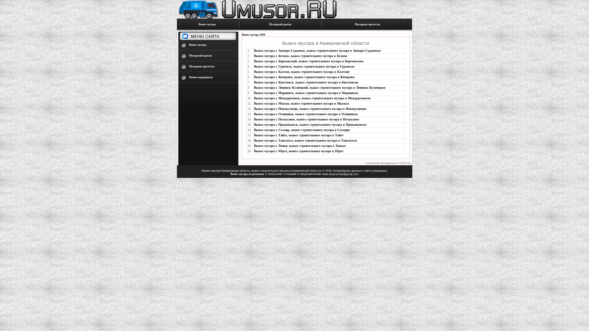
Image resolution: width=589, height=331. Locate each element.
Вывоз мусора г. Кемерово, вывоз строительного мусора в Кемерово (304, 77)
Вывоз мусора (207, 24)
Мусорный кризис (280, 24)
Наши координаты (201, 77)
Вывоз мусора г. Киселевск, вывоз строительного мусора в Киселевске (306, 82)
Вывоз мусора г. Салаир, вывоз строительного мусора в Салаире (302, 130)
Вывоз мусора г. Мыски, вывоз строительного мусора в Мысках (301, 103)
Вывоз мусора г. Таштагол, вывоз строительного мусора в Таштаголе (305, 140)
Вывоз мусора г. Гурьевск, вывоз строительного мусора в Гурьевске (304, 66)
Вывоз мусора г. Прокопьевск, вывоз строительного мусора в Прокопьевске (310, 124)
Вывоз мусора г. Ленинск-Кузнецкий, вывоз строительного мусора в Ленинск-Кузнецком (320, 87)
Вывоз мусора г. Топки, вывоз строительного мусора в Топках (300, 146)
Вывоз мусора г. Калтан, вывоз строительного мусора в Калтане (301, 72)
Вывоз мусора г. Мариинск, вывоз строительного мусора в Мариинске (306, 93)
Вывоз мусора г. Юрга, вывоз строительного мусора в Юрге (298, 151)
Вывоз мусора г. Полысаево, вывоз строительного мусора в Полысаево (306, 119)
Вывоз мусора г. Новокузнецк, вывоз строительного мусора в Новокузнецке (310, 109)
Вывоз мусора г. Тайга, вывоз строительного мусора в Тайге (298, 135)
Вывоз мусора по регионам (247, 174)
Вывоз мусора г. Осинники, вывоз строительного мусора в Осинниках (306, 114)
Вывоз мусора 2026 (253, 34)
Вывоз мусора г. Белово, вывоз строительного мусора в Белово (300, 56)
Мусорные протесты (367, 24)
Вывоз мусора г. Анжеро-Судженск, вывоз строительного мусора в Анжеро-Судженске (317, 50)
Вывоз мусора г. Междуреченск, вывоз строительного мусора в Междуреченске (312, 98)
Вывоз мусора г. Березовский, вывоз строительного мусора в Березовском (309, 61)
